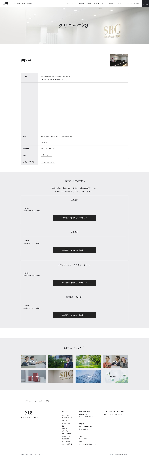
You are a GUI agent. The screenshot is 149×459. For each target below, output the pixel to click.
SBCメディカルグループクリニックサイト (114, 414)
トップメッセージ (67, 418)
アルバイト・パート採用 (85, 426)
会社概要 (64, 428)
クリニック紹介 (39, 401)
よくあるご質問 (83, 439)
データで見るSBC (67, 433)
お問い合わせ (82, 441)
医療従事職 (80, 3)
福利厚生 (64, 420)
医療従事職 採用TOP (84, 411)
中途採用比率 (65, 438)
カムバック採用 (66, 441)
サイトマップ (38, 454)
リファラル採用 (66, 444)
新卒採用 (110, 3)
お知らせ (81, 436)
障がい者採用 (134, 3)
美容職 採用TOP (83, 414)
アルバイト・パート (122, 3)
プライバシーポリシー (26, 454)
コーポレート (97, 3)
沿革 (63, 425)
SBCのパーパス (66, 436)
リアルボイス (65, 431)
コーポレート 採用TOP (85, 416)
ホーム (22, 401)
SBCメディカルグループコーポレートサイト (115, 411)
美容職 (89, 3)
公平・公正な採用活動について (87, 444)
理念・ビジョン (66, 415)
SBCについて (70, 3)
